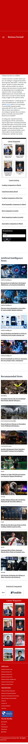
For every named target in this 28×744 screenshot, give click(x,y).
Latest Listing (14, 180)
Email (4, 233)
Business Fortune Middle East (8, 679)
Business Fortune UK (6, 671)
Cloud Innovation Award (10, 191)
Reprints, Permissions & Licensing (10, 695)
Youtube (4, 731)
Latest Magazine (14, 141)
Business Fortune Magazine (8, 690)
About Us (3, 700)
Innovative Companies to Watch (12, 223)
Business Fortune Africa (7, 684)
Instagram (5, 726)
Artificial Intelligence (6, 280)
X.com (4, 724)
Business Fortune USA (6, 676)
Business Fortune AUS (6, 674)
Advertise (3, 708)
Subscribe (7, 240)
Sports (2, 471)
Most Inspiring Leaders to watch (12, 217)
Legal (2, 521)
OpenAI (8, 104)
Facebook (4, 729)
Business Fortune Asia (6, 669)
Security (3, 496)
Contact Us (4, 703)
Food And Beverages (6, 446)
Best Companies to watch (10, 211)
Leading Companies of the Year (12, 198)
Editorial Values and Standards (8, 698)
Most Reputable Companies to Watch (14, 204)
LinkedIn (4, 721)
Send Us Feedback (5, 705)
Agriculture (4, 395)
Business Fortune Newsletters (8, 693)
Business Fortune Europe (7, 682)
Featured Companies (14, 586)
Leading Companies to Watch (11, 185)
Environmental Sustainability (8, 421)
